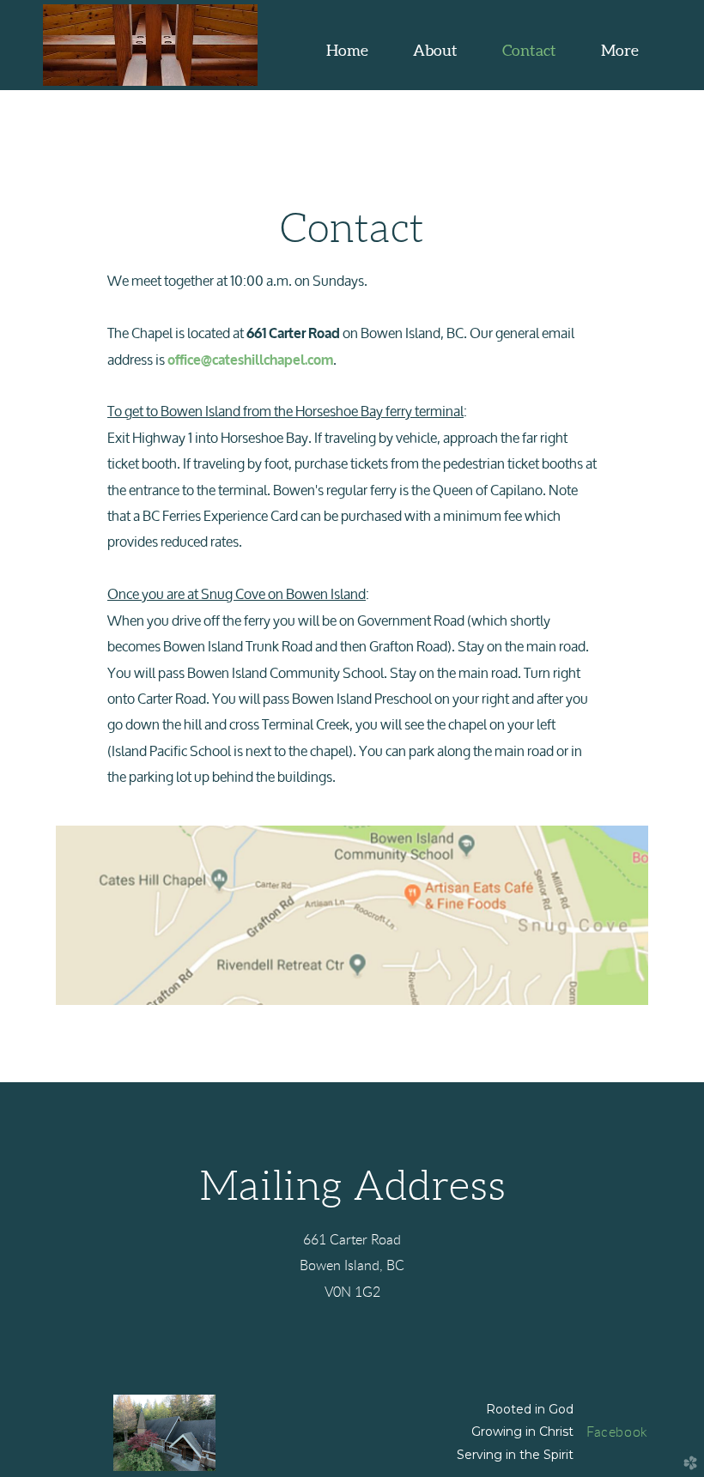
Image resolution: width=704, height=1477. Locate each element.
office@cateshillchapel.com (250, 360)
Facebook (617, 1432)
